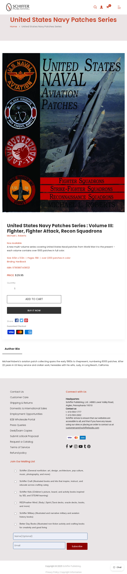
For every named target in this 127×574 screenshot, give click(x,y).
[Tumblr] (85, 446)
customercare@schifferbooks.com (82, 428)
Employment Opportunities (26, 414)
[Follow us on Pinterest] (26, 320)
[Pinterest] (89, 446)
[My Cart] (107, 7)
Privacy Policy (52, 572)
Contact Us (17, 392)
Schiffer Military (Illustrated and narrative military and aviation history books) (49, 515)
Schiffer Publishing (72, 566)
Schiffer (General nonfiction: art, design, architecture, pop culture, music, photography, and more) (52, 472)
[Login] (101, 7)
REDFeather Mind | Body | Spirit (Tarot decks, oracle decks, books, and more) (52, 504)
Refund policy (18, 453)
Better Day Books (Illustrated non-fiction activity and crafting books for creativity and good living (52, 525)
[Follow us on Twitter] (21, 320)
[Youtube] (81, 446)
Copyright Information (71, 572)
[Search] (95, 7)
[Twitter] (71, 446)
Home (13, 26)
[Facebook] (67, 446)
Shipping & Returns (21, 403)
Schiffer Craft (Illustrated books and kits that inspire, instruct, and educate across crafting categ (51, 483)
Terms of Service (20, 447)
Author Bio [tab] (12, 349)
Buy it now (34, 310)
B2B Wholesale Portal (22, 419)
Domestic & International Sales (28, 408)
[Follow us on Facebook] (17, 320)
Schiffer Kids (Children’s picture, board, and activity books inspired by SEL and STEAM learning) (52, 494)
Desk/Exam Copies (21, 430)
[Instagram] (75, 446)
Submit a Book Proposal (24, 436)
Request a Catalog (21, 442)
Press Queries (18, 425)
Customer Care (19, 397)
